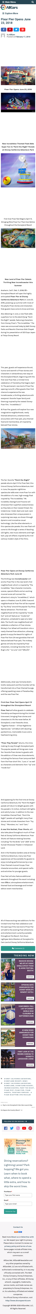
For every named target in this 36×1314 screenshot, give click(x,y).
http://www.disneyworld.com (18, 1300)
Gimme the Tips (11, 1211)
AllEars (12, 35)
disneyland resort (24, 1085)
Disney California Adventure (17, 1078)
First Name (8, 1191)
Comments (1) (19, 948)
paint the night (27, 1088)
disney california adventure (17, 1083)
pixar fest (9, 1090)
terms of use (25, 1246)
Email (6, 1200)
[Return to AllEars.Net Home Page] (15, 10)
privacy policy (10, 1246)
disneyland (9, 1085)
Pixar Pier (19, 1090)
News (25, 1081)
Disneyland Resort (13, 1081)
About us (15, 1237)
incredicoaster (11, 1088)
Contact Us (18, 1227)
